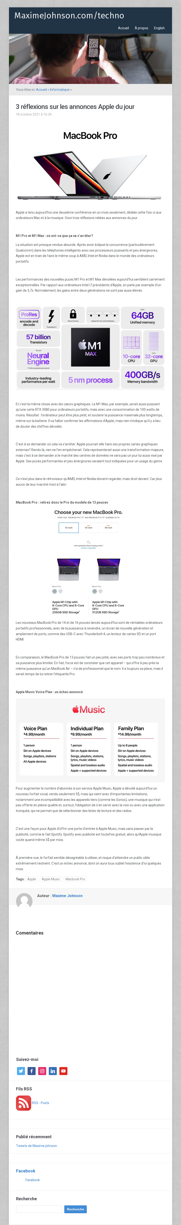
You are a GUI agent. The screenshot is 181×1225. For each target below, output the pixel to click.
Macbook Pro (75, 879)
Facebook (25, 1170)
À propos (141, 28)
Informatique (60, 89)
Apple (31, 879)
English (159, 28)
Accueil (123, 28)
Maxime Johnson (67, 896)
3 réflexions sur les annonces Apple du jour (75, 107)
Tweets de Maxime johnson (36, 1146)
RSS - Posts (40, 1103)
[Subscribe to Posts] (23, 1103)
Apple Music (51, 879)
